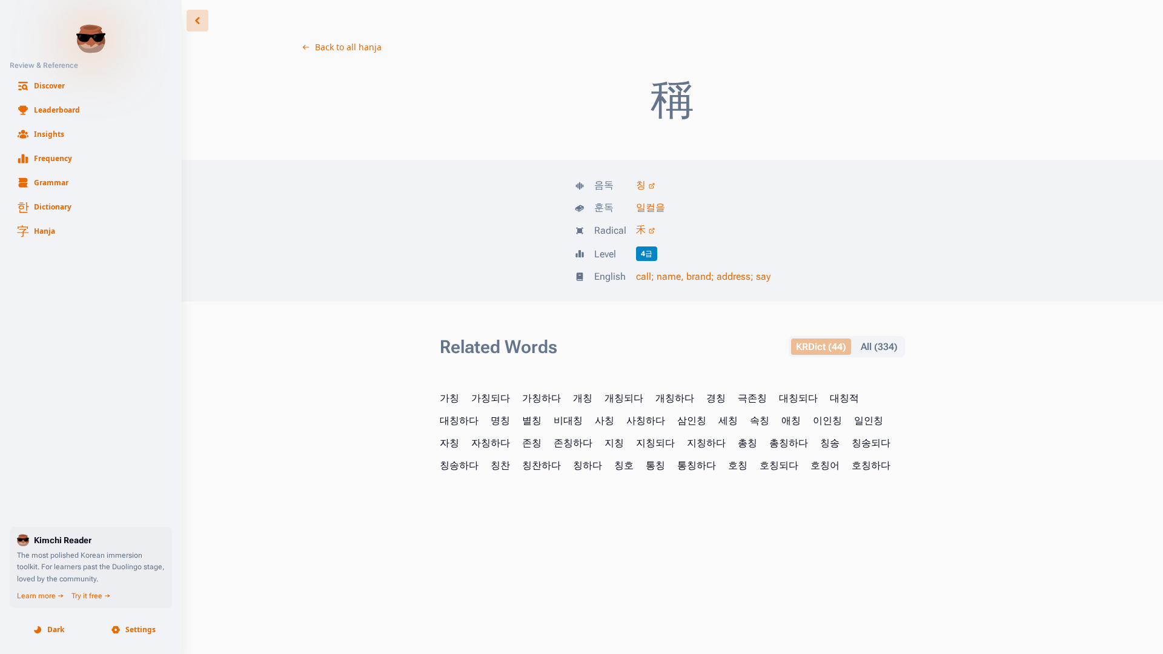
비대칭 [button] (568, 420)
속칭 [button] (759, 420)
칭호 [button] (624, 465)
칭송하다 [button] (459, 465)
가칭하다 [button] (541, 398)
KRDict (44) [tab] (821, 346)
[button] (91, 86)
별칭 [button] (532, 420)
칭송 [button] (830, 443)
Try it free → (91, 596)
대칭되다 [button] (798, 398)
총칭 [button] (747, 443)
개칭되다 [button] (624, 398)
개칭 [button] (582, 398)
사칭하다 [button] (645, 420)
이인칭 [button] (827, 420)
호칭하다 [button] (871, 465)
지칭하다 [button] (706, 443)
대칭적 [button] (844, 398)
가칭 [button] (449, 398)
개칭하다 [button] (674, 398)
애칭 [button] (791, 420)
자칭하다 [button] (490, 443)
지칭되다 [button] (655, 443)
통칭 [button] (655, 465)
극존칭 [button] (752, 398)
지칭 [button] (614, 443)
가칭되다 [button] (490, 398)
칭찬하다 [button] (541, 465)
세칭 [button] (728, 420)
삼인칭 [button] (691, 420)
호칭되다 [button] (779, 465)
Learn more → (40, 596)
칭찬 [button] (500, 465)
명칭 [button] (500, 420)
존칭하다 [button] (573, 443)
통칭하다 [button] (696, 465)
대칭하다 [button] (459, 420)
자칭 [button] (449, 443)
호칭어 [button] (825, 465)
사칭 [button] (604, 420)
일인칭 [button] (868, 420)
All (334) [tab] (879, 346)
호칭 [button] (737, 465)
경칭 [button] (716, 398)
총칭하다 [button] (788, 443)
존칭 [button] (532, 443)
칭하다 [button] (587, 465)
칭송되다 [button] (871, 443)
